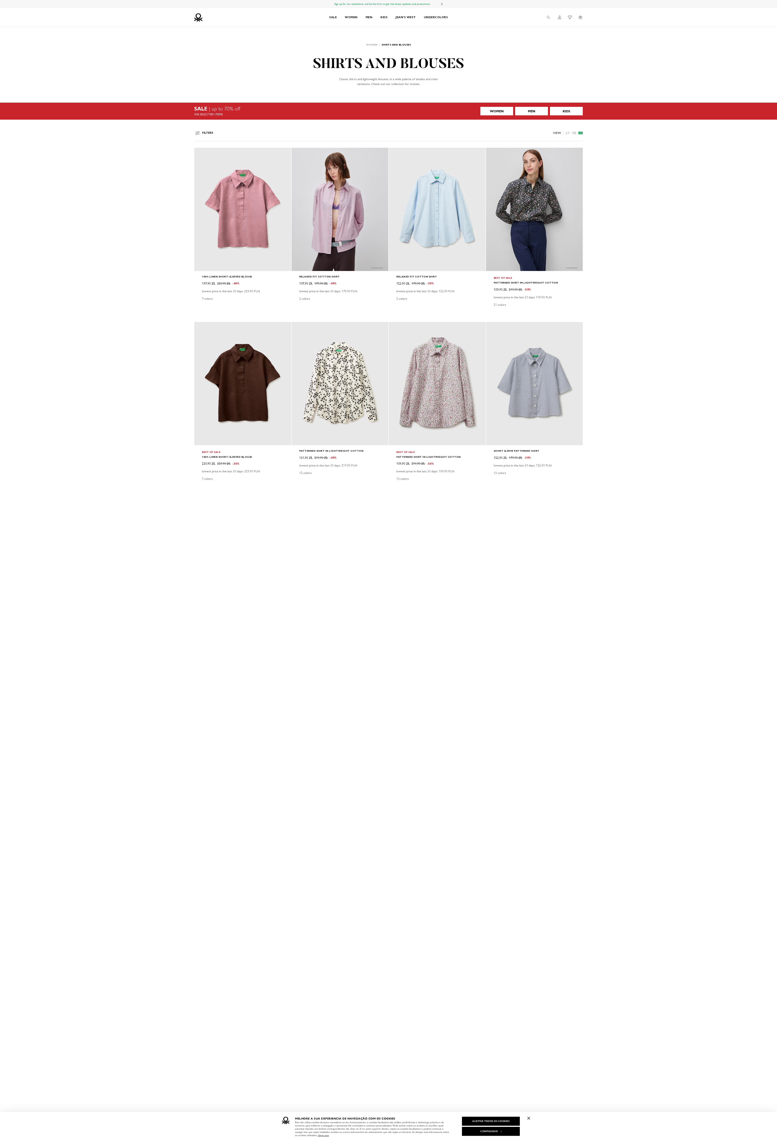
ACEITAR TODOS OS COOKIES (491, 1121)
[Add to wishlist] (200, 153)
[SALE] (388, 111)
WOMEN (351, 17)
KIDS (383, 17)
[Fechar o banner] (528, 1118)
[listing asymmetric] (567, 133)
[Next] (442, 4)
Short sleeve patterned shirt (516, 450)
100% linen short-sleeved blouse (227, 276)
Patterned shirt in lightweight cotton (526, 282)
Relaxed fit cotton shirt (319, 276)
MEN (369, 17)
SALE (333, 17)
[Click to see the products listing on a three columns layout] (580, 133)
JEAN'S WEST (406, 17)
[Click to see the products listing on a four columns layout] (574, 133)
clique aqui (323, 1135)
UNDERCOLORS (436, 17)
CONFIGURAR (489, 1131)
